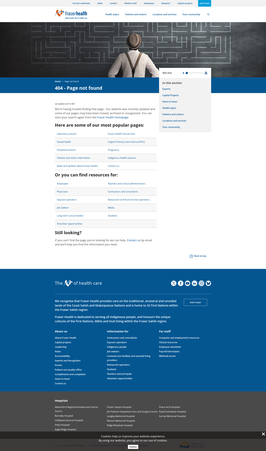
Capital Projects (170, 95)
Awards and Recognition (67, 360)
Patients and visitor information (73, 157)
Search (208, 14)
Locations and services (165, 14)
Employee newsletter (170, 346)
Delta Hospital (62, 424)
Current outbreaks (81, 3)
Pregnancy (113, 149)
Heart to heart (169, 101)
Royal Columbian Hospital (172, 411)
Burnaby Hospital (64, 415)
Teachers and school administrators (126, 183)
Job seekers (63, 207)
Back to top (200, 255)
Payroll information (169, 351)
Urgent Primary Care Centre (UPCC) (126, 141)
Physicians (62, 191)
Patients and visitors (136, 14)
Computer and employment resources (179, 337)
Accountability (62, 356)
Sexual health (64, 141)
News (100, 3)
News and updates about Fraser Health (77, 165)
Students (112, 215)
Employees (149, 3)
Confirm (133, 447)
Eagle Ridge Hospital (65, 429)
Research (166, 3)
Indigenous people (116, 346)
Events (58, 365)
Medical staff (130, 3)
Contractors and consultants (123, 191)
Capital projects (184, 3)
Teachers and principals (119, 373)
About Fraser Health (65, 337)
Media (111, 207)
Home (58, 81)
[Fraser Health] (71, 14)
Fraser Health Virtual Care (121, 133)
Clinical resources (168, 342)
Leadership (61, 346)
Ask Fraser (204, 3)
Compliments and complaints (70, 374)
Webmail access (167, 356)
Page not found (72, 81)
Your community (191, 14)
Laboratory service (66, 133)
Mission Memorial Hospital (121, 420)
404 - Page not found (78, 88)
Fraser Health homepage (112, 117)
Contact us (113, 165)
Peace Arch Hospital (169, 407)
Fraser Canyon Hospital (119, 407)
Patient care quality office (68, 369)
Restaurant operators (118, 364)
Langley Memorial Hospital (121, 416)
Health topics (112, 14)
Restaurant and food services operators (129, 199)
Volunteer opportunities (69, 223)
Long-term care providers (70, 215)
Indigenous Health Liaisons (122, 157)
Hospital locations (66, 149)
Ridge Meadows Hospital (120, 425)
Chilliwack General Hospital (69, 420)
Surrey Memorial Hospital (172, 416)
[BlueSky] (208, 283)
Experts (166, 88)
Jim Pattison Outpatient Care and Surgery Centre (132, 411)
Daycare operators (67, 199)
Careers (113, 3)
